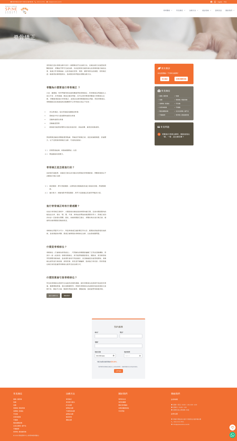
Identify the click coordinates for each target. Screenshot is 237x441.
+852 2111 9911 (41, 2)
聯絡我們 (67, 295)
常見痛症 (17, 393)
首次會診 (165, 79)
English (220, 2)
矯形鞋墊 (69, 417)
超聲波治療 (69, 414)
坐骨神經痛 (163, 107)
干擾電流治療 (70, 411)
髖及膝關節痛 (163, 111)
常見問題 (121, 411)
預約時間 (127, 352)
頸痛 (177, 96)
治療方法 (70, 393)
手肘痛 (178, 103)
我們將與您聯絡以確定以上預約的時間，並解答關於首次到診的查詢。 (118, 366)
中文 (225, 2)
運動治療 (69, 420)
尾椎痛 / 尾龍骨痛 (181, 100)
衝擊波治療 (69, 408)
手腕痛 (178, 107)
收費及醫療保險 (181, 79)
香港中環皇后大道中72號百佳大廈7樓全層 (22, 2)
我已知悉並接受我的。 (107, 362)
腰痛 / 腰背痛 (163, 96)
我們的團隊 (122, 402)
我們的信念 (122, 399)
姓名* (96, 332)
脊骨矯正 (69, 399)
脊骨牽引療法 (70, 402)
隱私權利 (114, 362)
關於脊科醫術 (122, 405)
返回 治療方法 (53, 295)
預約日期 (98, 352)
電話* (121, 332)
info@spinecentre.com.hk (55, 2)
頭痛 (160, 100)
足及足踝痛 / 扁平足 (182, 111)
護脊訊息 (218, 10)
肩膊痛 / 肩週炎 (164, 103)
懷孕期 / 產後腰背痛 (182, 115)
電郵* (96, 342)
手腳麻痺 (162, 115)
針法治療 (69, 405)
